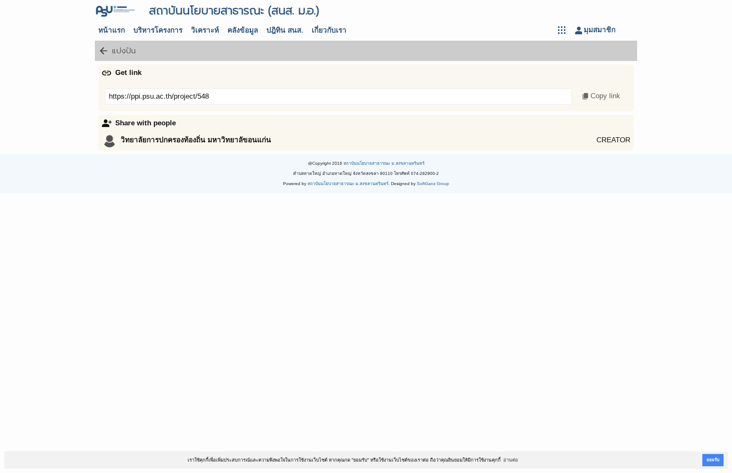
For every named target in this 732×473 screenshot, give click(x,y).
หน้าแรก (111, 30)
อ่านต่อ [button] (510, 459)
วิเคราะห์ (205, 30)
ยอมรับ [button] (713, 459)
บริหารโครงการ (158, 30)
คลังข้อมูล (242, 30)
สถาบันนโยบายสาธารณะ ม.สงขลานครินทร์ (384, 163)
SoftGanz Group (433, 183)
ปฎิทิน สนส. (284, 30)
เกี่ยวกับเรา (329, 30)
